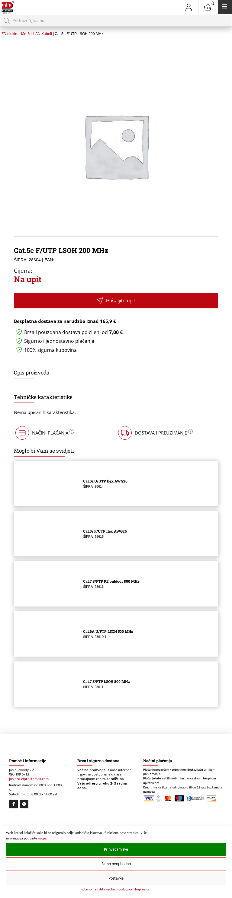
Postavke (116, 878)
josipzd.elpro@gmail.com (29, 779)
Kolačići (86, 889)
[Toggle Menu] (225, 7)
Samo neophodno (116, 864)
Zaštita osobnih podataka (113, 889)
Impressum (143, 889)
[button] (116, 300)
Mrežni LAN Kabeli (36, 34)
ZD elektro (10, 34)
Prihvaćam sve (116, 850)
